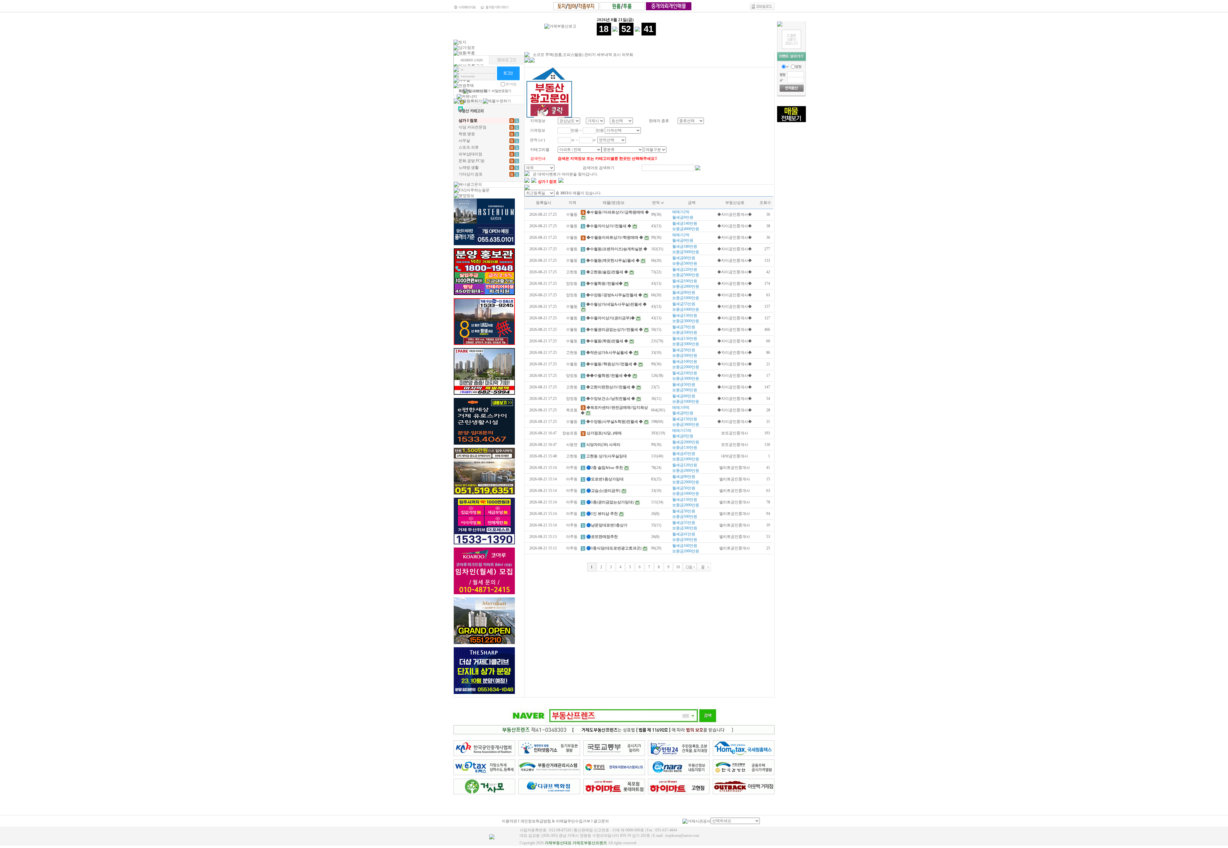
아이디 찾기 (481, 91)
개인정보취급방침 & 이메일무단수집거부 (555, 821)
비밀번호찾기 (501, 91)
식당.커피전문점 (472, 127)
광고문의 (601, 821)
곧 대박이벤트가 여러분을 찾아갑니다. (565, 174)
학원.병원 (467, 134)
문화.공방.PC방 (471, 161)
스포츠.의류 (469, 147)
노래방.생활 (469, 167)
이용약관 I (511, 821)
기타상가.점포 (471, 174)
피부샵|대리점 (470, 154)
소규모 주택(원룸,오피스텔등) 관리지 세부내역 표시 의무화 (583, 54)
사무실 (464, 140)
